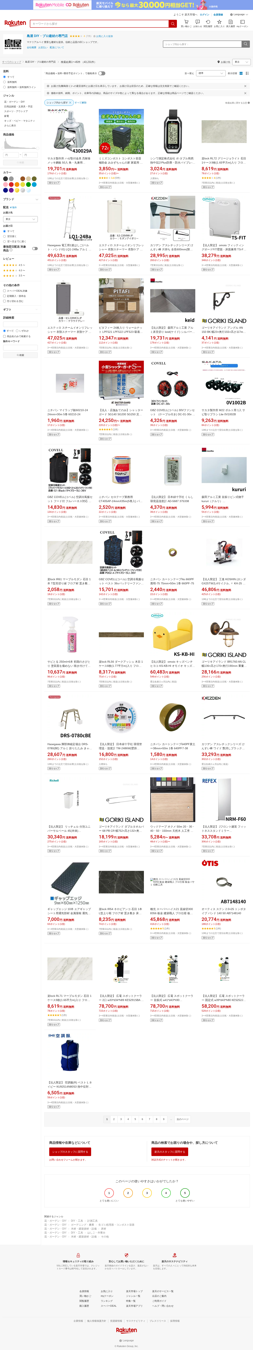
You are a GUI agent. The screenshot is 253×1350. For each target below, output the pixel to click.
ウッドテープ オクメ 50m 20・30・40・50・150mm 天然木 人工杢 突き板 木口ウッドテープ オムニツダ (172, 830)
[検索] (173, 24)
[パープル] (11, 190)
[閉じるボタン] (245, 86)
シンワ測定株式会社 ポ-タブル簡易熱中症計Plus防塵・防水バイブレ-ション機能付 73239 (172, 162)
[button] (239, 15)
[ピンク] (5, 184)
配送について (57, 47)
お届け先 (8, 212)
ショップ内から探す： (177, 44)
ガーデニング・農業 (82, 1224)
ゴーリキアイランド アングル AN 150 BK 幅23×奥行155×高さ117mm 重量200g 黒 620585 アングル (223, 332)
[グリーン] (28, 184)
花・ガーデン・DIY (55, 1220)
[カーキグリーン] (34, 178)
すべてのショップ (11, 62)
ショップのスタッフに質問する (70, 1151)
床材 (103, 1228)
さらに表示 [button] (10, 125)
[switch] (35, 248)
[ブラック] (5, 178)
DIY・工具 (77, 1220)
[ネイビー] (5, 190)
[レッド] (11, 184)
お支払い (43, 47)
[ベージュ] (28, 178)
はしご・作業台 (96, 1232)
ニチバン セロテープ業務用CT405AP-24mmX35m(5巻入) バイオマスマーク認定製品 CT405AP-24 (121, 501)
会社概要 (31, 47)
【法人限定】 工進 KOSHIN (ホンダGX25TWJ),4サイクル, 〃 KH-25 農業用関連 (224, 583)
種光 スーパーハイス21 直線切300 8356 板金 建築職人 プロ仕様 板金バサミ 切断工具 (171, 913)
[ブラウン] (22, 178)
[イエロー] (22, 184)
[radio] (4, 77)
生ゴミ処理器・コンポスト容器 (116, 1224)
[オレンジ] (17, 184)
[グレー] (11, 178)
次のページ (183, 1119)
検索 (21, 162)
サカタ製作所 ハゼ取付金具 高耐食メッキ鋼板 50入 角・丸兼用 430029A (69, 162)
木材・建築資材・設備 (84, 1228)
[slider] (3, 148)
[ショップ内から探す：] (245, 44)
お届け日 (8, 226)
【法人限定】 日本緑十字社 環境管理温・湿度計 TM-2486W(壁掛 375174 (120, 748)
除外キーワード (11, 341)
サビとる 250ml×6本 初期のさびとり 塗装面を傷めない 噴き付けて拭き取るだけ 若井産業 (69, 666)
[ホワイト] (17, 178)
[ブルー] (34, 184)
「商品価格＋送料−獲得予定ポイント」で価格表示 (70, 73)
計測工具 (92, 1220)
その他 (105, 1236)
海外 (14, 207)
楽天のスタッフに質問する (169, 1151)
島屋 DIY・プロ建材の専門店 (47, 36)
